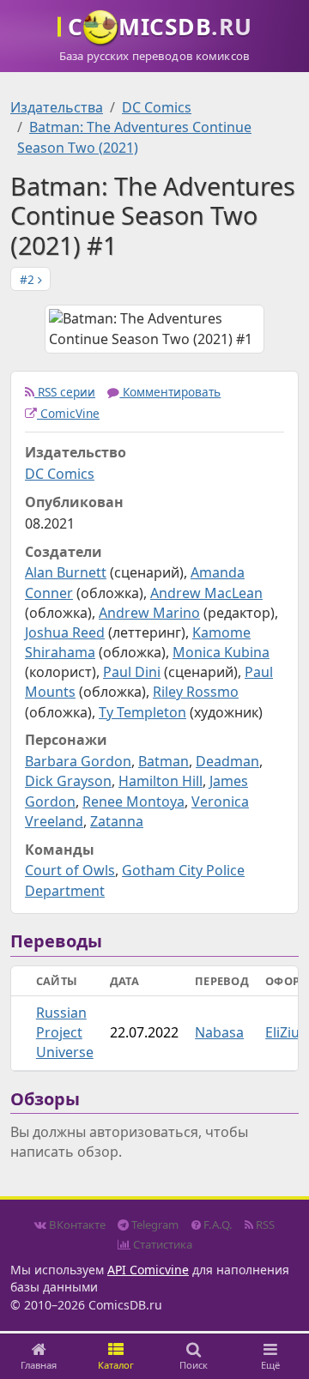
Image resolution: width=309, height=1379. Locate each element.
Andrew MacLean (206, 593)
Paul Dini (132, 671)
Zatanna (116, 821)
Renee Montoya (133, 801)
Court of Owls (70, 870)
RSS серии (64, 392)
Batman (163, 761)
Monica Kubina (221, 652)
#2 (29, 279)
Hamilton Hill (160, 780)
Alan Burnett (65, 572)
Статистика (161, 1244)
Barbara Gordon (78, 761)
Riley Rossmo (196, 691)
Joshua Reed (65, 632)
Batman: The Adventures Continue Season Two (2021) (134, 137)
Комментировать (170, 392)
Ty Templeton (142, 712)
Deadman (227, 761)
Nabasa (219, 1032)
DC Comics (156, 107)
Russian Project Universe (65, 1032)
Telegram (154, 1224)
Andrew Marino (149, 612)
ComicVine (68, 413)
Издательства (56, 107)
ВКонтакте (76, 1224)
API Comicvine (148, 1269)
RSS (264, 1224)
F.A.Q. (217, 1224)
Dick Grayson (68, 780)
